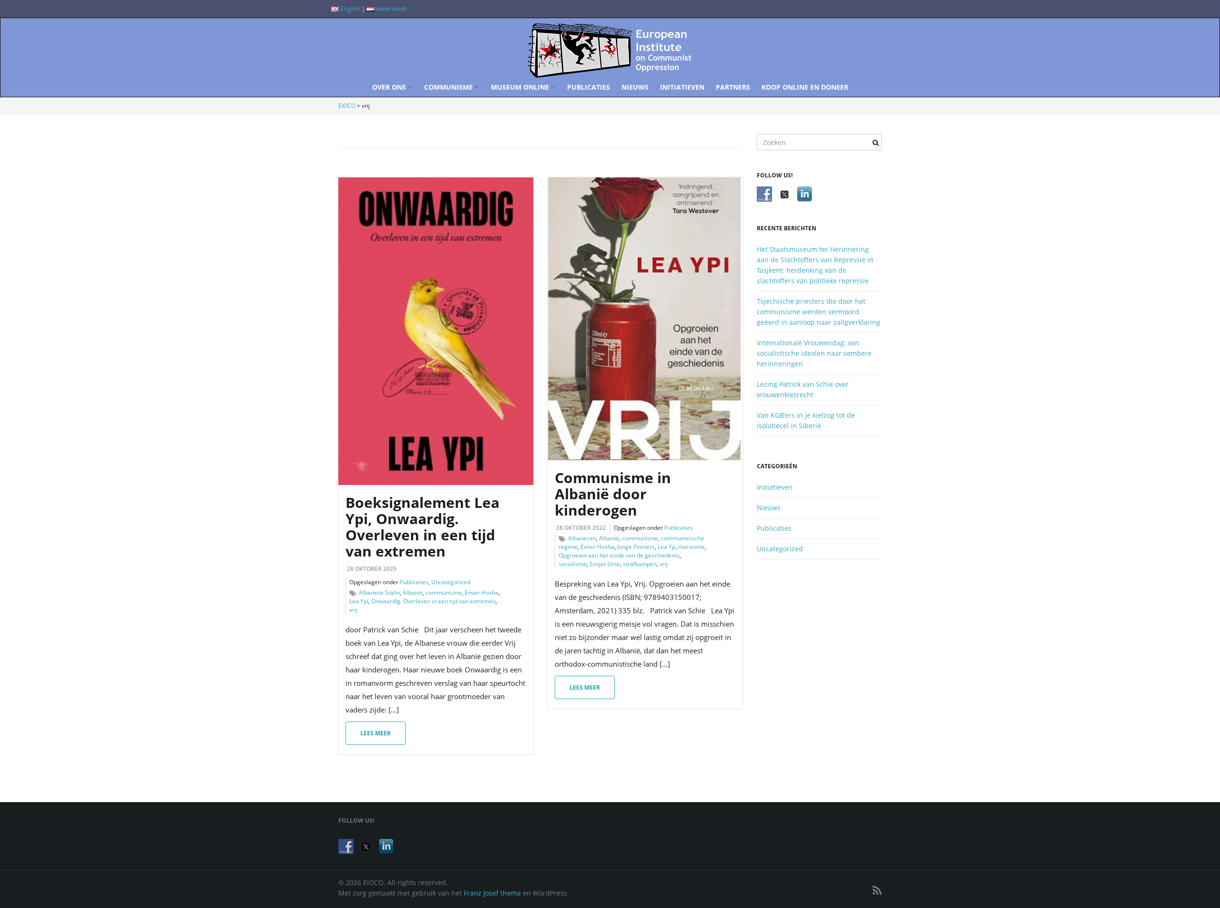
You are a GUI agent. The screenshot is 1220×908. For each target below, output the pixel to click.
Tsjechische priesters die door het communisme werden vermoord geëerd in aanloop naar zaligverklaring (818, 312)
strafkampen (640, 564)
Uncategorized (450, 582)
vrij (353, 610)
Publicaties (588, 87)
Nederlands (390, 9)
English (349, 9)
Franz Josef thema (492, 893)
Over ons (390, 87)
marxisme (691, 547)
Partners (733, 87)
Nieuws (635, 87)
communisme (444, 592)
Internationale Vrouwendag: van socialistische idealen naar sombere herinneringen (814, 353)
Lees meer (375, 733)
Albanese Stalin (379, 592)
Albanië (413, 592)
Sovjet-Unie (605, 564)
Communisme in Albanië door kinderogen (613, 494)
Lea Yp (666, 547)
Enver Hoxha (481, 592)
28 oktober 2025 (371, 569)
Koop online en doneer (805, 87)
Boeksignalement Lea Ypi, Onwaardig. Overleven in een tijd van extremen (422, 527)
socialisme (573, 564)
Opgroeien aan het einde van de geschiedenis (619, 555)
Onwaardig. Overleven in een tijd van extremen (433, 601)
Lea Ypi (358, 601)
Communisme (449, 87)
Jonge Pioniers (636, 547)
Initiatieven (682, 87)
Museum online (521, 87)
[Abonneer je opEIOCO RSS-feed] (877, 890)
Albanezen (582, 538)
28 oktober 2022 (581, 528)
